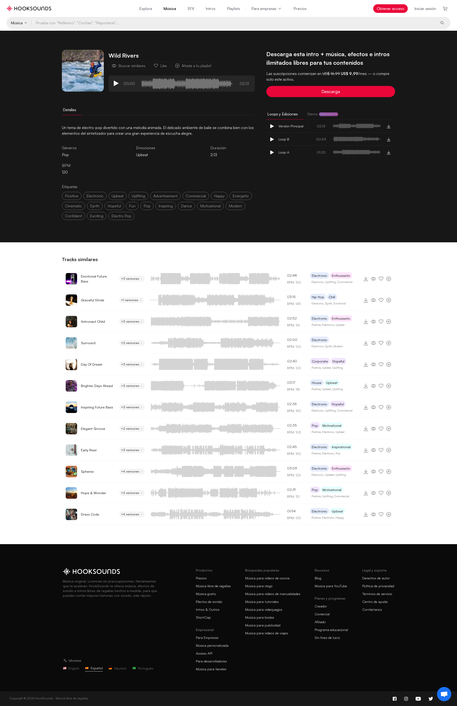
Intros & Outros (207, 609)
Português (145, 668)
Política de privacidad (378, 586)
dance (186, 206)
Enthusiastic (341, 275)
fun (132, 206)
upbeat (118, 196)
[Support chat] (444, 694)
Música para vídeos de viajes (266, 633)
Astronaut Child (93, 321)
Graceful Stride (92, 300)
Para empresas (263, 8)
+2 (130, 343)
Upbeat (142, 154)
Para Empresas (207, 638)
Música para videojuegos (263, 609)
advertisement (165, 196)
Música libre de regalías (213, 586)
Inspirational (341, 447)
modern (235, 206)
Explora (145, 8)
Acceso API (204, 653)
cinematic (73, 206)
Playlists (233, 8)
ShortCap (203, 617)
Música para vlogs (259, 586)
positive (71, 196)
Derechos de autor (376, 578)
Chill (332, 297)
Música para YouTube (331, 586)
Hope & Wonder (93, 493)
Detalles (69, 109)
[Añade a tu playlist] (388, 278)
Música (170, 8)
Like (163, 65)
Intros (210, 8)
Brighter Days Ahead (97, 386)
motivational (210, 206)
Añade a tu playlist (196, 65)
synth (94, 206)
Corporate (320, 361)
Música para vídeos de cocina (267, 578)
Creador (321, 606)
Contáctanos (372, 609)
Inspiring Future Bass (97, 407)
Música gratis (206, 594)
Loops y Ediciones (282, 114)
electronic (95, 196)
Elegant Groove (93, 429)
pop (147, 206)
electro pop (121, 216)
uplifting (138, 196)
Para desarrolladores (211, 661)
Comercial (322, 614)
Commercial (345, 282)
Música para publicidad (262, 625)
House (317, 383)
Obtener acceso (390, 8)
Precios (300, 8)
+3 (130, 278)
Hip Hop (318, 297)
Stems (322, 114)
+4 (130, 471)
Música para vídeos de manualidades (272, 594)
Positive (316, 325)
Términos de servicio (377, 594)
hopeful (114, 206)
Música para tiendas (211, 669)
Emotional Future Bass (94, 278)
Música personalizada (212, 645)
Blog (318, 578)
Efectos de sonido (209, 602)
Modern (338, 346)
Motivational (332, 425)
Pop (315, 425)
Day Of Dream (91, 364)
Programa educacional (331, 630)
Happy (340, 517)
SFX (191, 8)
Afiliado (320, 622)
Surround (88, 343)
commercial (196, 196)
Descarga (330, 91)
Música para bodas (259, 617)
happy (219, 196)
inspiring (166, 206)
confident (73, 216)
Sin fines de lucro (327, 638)
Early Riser (89, 450)
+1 (129, 300)
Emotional (339, 303)
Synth (328, 303)
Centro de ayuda (374, 602)
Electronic (319, 275)
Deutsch (120, 668)
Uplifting (330, 282)
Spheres (87, 471)
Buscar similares (131, 65)
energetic (241, 196)
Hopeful (338, 361)
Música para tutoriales (262, 602)
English (74, 668)
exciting (96, 216)
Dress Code (90, 514)
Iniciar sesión (425, 8)
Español (97, 668)
